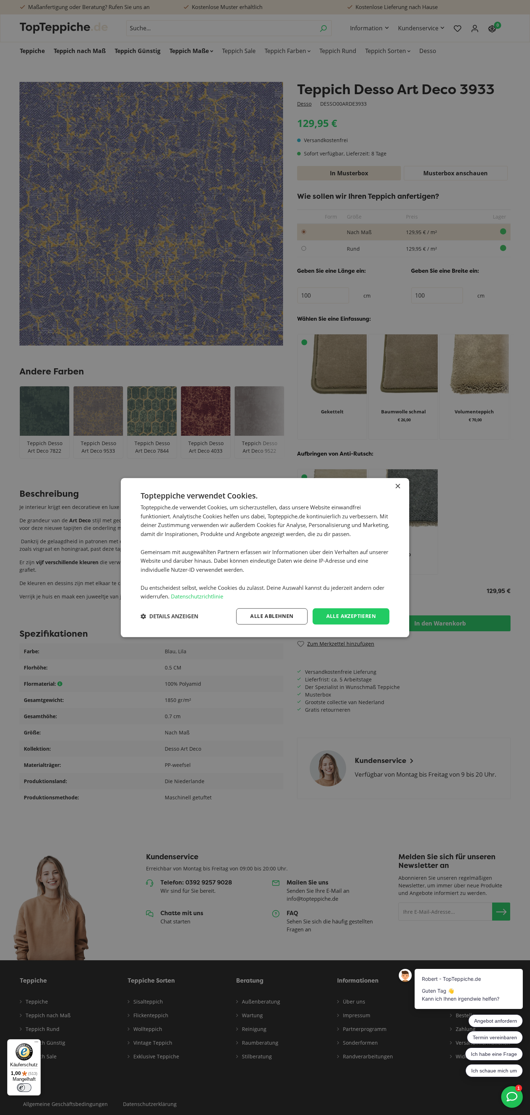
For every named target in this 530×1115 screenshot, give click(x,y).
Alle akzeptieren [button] (351, 616)
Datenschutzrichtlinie (197, 596)
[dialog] (265, 557)
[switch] (24, 1087)
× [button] (397, 486)
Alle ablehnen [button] (271, 616)
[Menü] (36, 1043)
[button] (169, 616)
